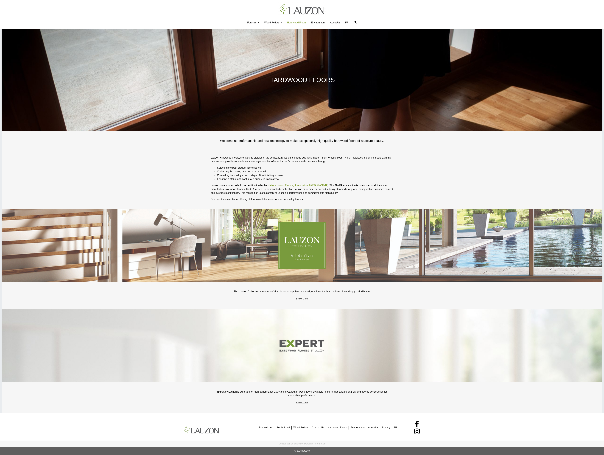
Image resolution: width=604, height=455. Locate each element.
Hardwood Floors (296, 22)
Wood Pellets (271, 22)
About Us (335, 22)
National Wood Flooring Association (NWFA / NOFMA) (298, 185)
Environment (318, 22)
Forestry (251, 22)
